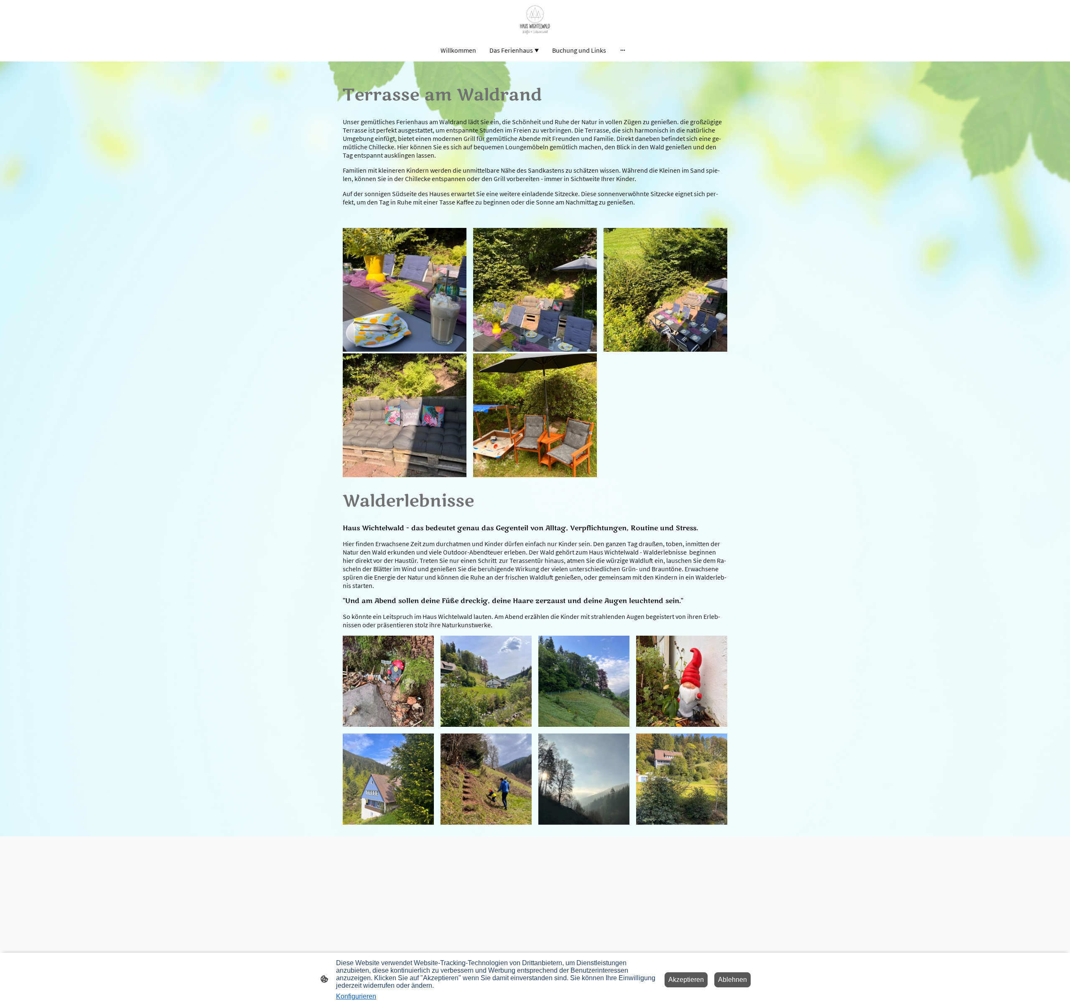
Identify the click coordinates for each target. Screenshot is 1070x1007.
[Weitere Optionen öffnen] (622, 50)
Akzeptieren (686, 979)
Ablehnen (732, 979)
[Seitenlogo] (535, 19)
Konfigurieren (356, 996)
